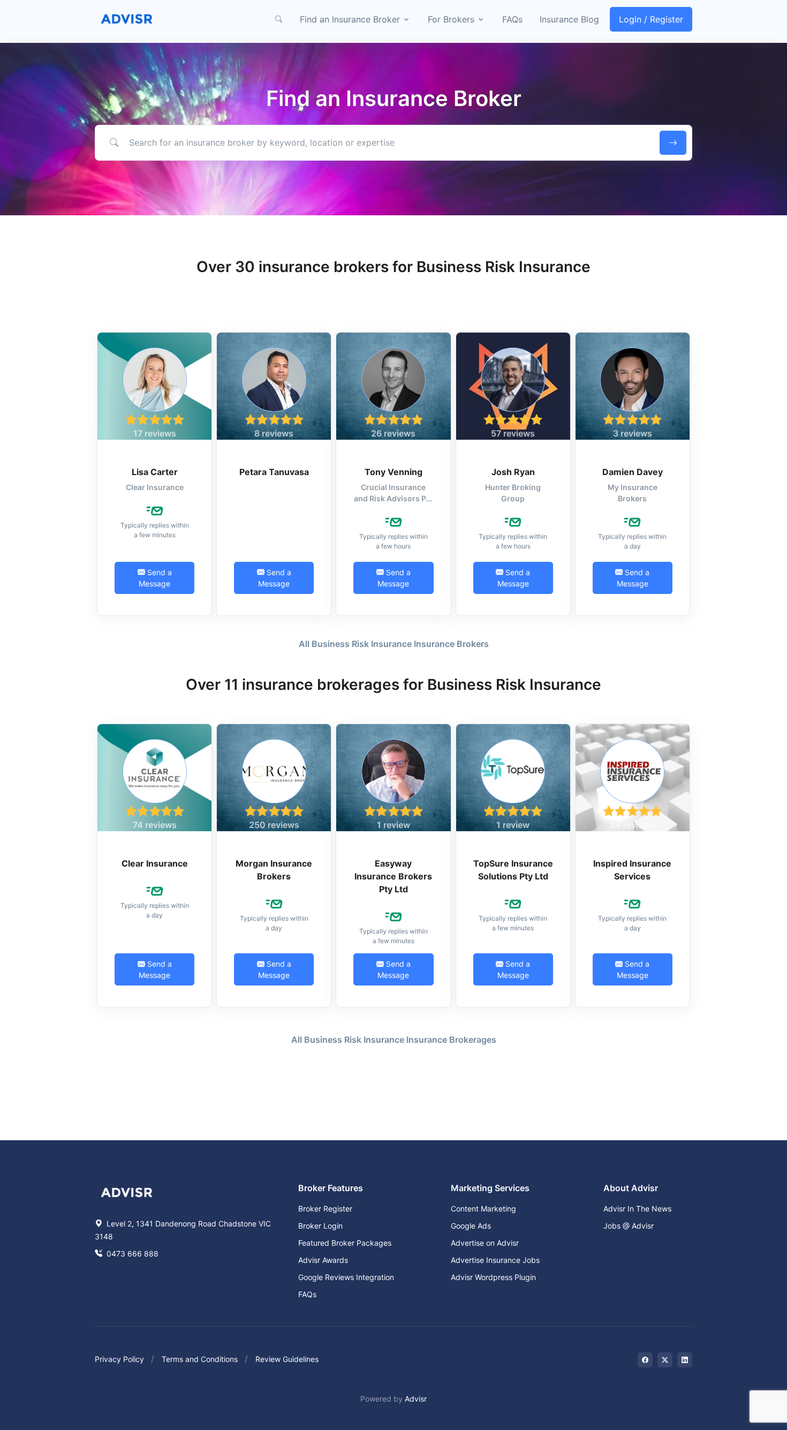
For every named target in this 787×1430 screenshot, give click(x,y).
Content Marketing (483, 1208)
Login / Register (651, 19)
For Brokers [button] (451, 19)
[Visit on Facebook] (645, 1359)
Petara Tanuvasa (274, 471)
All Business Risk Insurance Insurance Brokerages (393, 1039)
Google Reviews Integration (346, 1277)
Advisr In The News (637, 1208)
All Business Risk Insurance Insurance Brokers (394, 643)
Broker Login (320, 1225)
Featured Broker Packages (344, 1242)
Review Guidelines (287, 1359)
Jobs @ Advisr (628, 1225)
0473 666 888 (131, 1253)
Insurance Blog (569, 19)
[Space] (127, 1191)
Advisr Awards (323, 1260)
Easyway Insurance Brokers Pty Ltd (393, 876)
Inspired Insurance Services (632, 870)
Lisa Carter (155, 471)
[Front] (127, 19)
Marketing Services (490, 1188)
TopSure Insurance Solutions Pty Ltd (513, 870)
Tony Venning (393, 471)
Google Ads (471, 1225)
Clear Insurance (155, 863)
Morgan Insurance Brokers (274, 870)
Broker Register (325, 1208)
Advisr (416, 1398)
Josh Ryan (513, 471)
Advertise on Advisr (485, 1242)
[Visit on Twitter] (664, 1359)
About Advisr (630, 1188)
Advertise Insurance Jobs (495, 1260)
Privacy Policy (119, 1359)
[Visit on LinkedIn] (684, 1359)
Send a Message (155, 578)
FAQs (512, 19)
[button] (278, 19)
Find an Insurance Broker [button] (350, 19)
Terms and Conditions (200, 1359)
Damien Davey (632, 471)
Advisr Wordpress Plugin (493, 1277)
